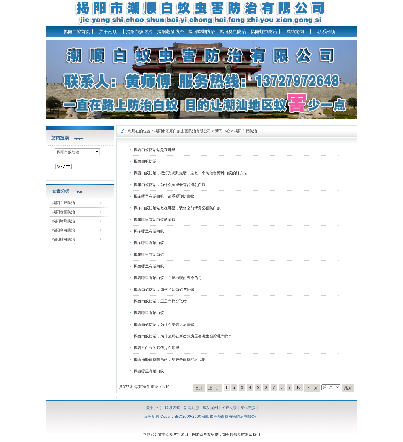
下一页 (312, 388)
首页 (199, 388)
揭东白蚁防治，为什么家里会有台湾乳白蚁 (170, 184)
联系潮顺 (326, 31)
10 (298, 387)
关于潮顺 (108, 31)
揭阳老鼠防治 (170, 31)
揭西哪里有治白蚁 (149, 266)
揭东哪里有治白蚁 (149, 231)
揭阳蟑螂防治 (201, 31)
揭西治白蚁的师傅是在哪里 (156, 348)
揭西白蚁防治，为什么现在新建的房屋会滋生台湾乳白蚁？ (183, 336)
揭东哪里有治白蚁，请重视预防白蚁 (164, 196)
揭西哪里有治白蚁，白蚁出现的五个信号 (168, 278)
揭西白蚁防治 (145, 161)
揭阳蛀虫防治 (264, 31)
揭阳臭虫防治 (232, 31)
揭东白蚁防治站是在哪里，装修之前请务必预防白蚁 (177, 208)
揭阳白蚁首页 (77, 31)
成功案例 (295, 31)
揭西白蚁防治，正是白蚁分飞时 (160, 301)
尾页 (348, 388)
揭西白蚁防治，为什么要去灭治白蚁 (164, 324)
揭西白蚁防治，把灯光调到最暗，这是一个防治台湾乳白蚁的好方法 (190, 173)
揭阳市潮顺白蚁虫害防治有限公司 (182, 131)
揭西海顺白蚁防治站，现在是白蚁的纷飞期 (170, 359)
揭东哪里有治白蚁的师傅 (154, 219)
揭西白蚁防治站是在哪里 (154, 149)
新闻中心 (222, 131)
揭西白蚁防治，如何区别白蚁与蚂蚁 (164, 289)
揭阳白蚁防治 (139, 31)
